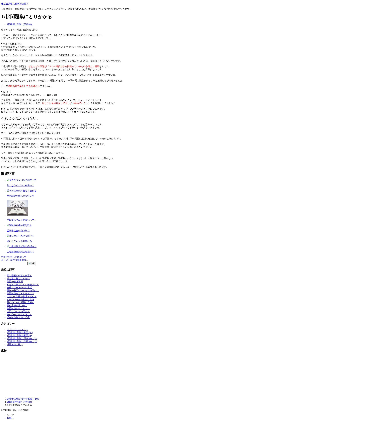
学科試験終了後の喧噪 (18, 317)
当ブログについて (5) (17, 329)
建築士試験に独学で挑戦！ (15, 3)
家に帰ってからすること (19, 314)
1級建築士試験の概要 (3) (19, 335)
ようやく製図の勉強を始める (21, 296)
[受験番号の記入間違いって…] (17, 215)
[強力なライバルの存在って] (21, 180)
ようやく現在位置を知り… (15, 260)
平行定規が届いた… (17, 305)
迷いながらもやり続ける (19, 241)
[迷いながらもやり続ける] (20, 236)
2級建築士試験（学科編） (20, 24)
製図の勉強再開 (15, 281)
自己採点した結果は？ (18, 311)
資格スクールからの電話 (19, 287)
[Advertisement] (86, 375)
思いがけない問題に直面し (20, 302)
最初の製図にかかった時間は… (23, 290)
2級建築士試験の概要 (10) (20, 332)
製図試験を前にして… (18, 308)
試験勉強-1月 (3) (15, 344)
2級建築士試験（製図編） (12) (22, 341)
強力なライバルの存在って (20, 185)
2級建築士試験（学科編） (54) (22, 338)
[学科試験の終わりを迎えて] (21, 190)
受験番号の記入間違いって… (21, 220)
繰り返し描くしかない (18, 278)
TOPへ (10, 418)
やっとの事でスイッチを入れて (23, 284)
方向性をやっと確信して (13, 257)
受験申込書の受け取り (18, 230)
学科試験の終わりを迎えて (20, 196)
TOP (23, 399)
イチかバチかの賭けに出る (20, 299)
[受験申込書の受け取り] (19, 225)
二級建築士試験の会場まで (20, 252)
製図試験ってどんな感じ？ (20, 293)
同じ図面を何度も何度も (19, 275)
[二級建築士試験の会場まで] (21, 246)
